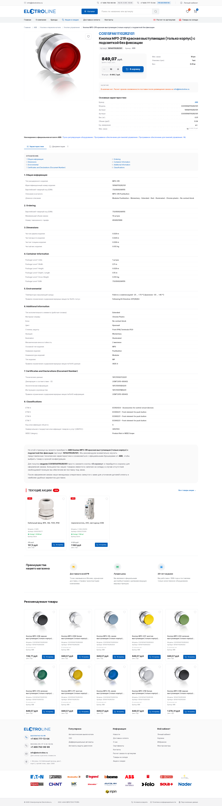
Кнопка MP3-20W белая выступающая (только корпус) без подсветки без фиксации (74, 637)
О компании (41, 20)
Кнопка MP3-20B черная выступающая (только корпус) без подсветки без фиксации (39, 637)
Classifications (119, 167)
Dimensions (32, 162)
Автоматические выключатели (81, 734)
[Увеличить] (118, 69)
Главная (27, 20)
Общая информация (35, 159)
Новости (116, 734)
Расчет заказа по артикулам (124, 753)
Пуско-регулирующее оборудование (78, 137)
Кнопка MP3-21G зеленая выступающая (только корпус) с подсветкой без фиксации (39, 692)
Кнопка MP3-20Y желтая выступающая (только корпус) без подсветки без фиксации (145, 637)
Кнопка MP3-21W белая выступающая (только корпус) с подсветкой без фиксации (145, 692)
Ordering (117, 159)
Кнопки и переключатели (50, 27)
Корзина (160, 738)
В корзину (135, 69)
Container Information (122, 162)
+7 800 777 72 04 (147, 3)
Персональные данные (189, 802)
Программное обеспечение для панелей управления (115, 137)
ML (185, 137)
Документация (60, 146)
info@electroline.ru (181, 89)
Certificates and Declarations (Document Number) (47, 167)
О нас (115, 742)
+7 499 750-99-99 (40, 747)
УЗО (70, 738)
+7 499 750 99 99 (108, 3)
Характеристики (37, 146)
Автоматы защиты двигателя (80, 746)
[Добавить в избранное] (88, 36)
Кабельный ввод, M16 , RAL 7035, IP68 (43, 523)
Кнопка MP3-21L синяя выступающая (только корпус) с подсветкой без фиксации (110, 692)
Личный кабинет (164, 734)
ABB (35, 27)
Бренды (54, 20)
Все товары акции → (187, 490)
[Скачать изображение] (28, 35)
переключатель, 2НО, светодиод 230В (87, 523)
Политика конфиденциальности (164, 802)
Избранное (161, 742)
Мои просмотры (164, 746)
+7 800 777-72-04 (40, 739)
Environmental (33, 165)
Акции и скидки (119, 761)
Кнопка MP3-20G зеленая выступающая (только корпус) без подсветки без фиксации (180, 637)
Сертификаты (118, 746)
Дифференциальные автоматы (81, 742)
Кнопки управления (72, 27)
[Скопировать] (26, 737)
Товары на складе (120, 757)
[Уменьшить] (104, 69)
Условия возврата (140, 802)
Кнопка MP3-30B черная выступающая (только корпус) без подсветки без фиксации (180, 692)
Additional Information (122, 165)
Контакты (109, 20)
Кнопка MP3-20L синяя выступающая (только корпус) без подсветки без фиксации (109, 637)
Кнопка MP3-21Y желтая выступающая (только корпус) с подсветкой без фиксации (75, 692)
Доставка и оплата (91, 20)
